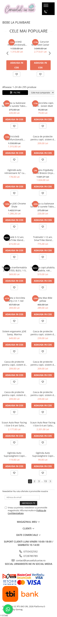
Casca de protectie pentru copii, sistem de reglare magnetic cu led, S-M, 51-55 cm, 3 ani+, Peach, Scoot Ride (43, 333)
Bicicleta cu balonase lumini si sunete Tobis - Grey (42, 205)
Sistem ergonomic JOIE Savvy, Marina (14, 333)
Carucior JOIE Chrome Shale (14, 205)
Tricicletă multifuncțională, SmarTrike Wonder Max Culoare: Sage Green (14, 138)
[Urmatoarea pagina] (50, 481)
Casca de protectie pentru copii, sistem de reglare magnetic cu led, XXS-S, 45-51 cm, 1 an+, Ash (43, 138)
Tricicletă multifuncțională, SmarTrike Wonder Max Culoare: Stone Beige (16, 43)
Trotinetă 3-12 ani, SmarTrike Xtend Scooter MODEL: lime (14, 239)
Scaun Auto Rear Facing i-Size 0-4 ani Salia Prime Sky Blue (42, 424)
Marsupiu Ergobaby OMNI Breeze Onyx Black (42, 171)
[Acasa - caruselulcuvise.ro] (20, 8)
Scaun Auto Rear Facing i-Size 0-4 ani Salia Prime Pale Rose (14, 424)
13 (45, 481)
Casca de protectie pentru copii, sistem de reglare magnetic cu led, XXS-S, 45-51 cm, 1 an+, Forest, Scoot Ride (14, 394)
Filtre (16, 92)
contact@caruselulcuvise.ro (30, 560)
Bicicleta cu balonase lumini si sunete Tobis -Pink (14, 104)
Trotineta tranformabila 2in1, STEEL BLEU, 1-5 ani (14, 269)
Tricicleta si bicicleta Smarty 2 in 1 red (14, 299)
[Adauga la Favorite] (16, 74)
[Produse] (46, 6)
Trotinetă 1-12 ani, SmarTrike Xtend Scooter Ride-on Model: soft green (42, 239)
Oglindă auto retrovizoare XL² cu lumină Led (14, 171)
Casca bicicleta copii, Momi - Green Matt (43, 104)
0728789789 (30, 556)
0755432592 (30, 551)
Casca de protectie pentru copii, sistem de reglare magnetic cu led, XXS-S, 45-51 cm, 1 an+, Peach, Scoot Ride (43, 363)
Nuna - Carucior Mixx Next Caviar (40, 43)
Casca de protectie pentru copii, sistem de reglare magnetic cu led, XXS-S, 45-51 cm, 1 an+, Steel (14, 363)
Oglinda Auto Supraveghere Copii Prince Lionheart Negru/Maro (14, 454)
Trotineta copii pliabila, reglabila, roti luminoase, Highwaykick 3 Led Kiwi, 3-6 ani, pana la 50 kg (42, 269)
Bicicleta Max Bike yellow (42, 299)
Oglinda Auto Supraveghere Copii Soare (42, 454)
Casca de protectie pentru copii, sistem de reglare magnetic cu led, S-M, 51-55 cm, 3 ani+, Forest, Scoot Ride (42, 394)
